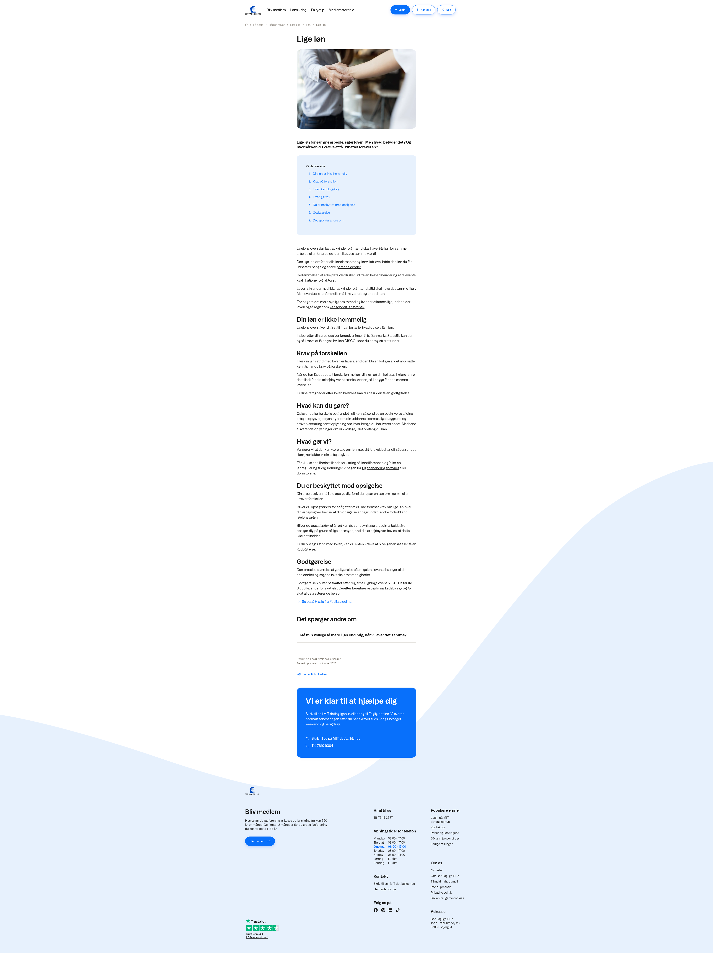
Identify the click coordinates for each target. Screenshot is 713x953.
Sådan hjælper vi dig (445, 838)
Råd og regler (277, 24)
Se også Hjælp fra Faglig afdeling (326, 602)
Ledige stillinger (442, 844)
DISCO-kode (354, 341)
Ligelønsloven (307, 248)
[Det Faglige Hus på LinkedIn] (390, 910)
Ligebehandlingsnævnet (380, 468)
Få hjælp (317, 10)
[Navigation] (463, 10)
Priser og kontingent (445, 833)
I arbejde (295, 24)
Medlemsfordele (341, 10)
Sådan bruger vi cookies (447, 898)
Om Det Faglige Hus (445, 876)
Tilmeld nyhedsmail (444, 881)
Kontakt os (438, 827)
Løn (308, 24)
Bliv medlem (276, 10)
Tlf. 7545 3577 (383, 817)
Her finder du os (385, 889)
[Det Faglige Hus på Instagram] (383, 910)
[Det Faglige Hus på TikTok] (397, 910)
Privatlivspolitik (441, 892)
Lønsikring (298, 10)
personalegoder (349, 267)
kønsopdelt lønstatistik (347, 307)
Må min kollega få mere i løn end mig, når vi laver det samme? (353, 635)
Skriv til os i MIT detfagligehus (394, 883)
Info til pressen (441, 887)
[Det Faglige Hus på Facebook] (376, 910)
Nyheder (437, 870)
